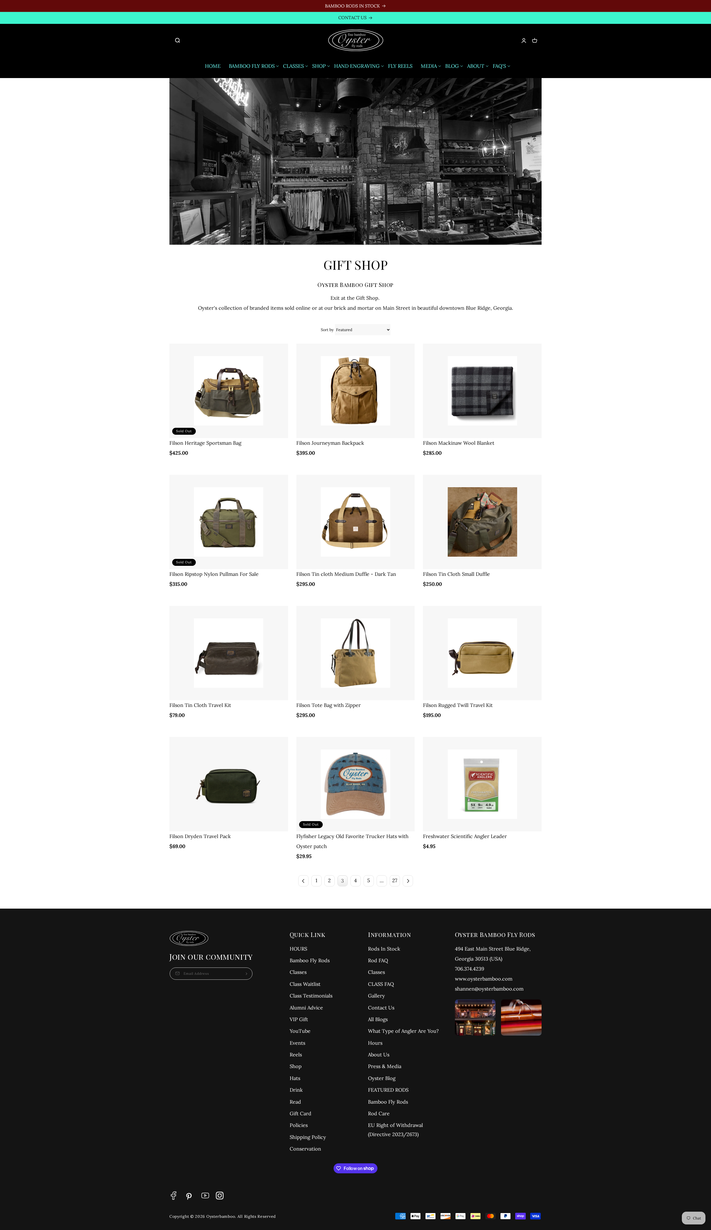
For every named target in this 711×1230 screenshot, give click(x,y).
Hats (295, 1078)
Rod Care (379, 1113)
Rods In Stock (384, 949)
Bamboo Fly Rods (310, 960)
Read (295, 1102)
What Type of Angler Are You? (403, 1031)
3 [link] (342, 881)
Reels (296, 1054)
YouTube (300, 1031)
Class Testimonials (311, 995)
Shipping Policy (308, 1137)
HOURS (298, 949)
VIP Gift (299, 1019)
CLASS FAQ (381, 984)
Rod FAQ (378, 960)
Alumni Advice (306, 1007)
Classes (298, 972)
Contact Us (381, 1007)
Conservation (305, 1149)
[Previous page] (303, 881)
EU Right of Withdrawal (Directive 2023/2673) (395, 1129)
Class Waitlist (305, 984)
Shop (296, 1066)
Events (297, 1043)
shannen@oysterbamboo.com (489, 989)
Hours (375, 1043)
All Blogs (378, 1019)
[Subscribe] (246, 973)
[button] (180, 40)
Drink (296, 1090)
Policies (299, 1125)
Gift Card (300, 1113)
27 (394, 880)
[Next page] (408, 881)
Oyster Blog (381, 1078)
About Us (378, 1054)
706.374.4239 (469, 969)
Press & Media (384, 1066)
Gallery (376, 995)
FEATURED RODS (388, 1090)
